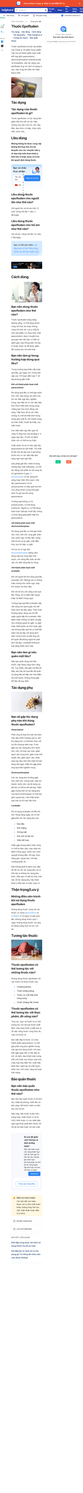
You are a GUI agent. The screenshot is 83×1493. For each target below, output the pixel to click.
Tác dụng (15, 32)
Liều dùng (25, 32)
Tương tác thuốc (20, 38)
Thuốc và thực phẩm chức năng (20, 21)
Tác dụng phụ (19, 35)
